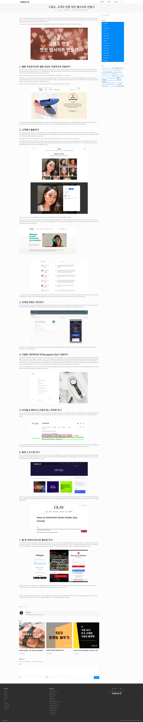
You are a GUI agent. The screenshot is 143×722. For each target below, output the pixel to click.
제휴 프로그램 (6, 705)
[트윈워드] (24, 1)
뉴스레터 (5, 696)
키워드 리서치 (106, 55)
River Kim (28, 612)
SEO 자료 (60, 10)
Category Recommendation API (55, 701)
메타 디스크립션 (105, 78)
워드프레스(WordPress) (44, 347)
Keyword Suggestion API (53, 705)
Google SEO (104, 68)
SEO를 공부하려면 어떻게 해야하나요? (55, 650)
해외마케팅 (121, 86)
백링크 (112, 78)
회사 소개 (5, 691)
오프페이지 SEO (106, 45)
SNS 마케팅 (105, 23)
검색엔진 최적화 (67, 10)
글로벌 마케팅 (113, 74)
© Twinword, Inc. (5, 720)
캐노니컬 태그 (104, 84)
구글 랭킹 (107, 70)
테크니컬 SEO (106, 58)
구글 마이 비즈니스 (110, 70)
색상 (48, 587)
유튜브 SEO (105, 50)
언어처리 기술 (106, 43)
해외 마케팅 (116, 86)
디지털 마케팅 (106, 35)
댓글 (20, 664)
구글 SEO (121, 68)
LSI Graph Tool (51, 696)
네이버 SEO (105, 33)
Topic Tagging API (52, 712)
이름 (20, 677)
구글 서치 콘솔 (116, 70)
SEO (106, 68)
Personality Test (52, 698)
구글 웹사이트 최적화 (116, 72)
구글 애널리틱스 (109, 72)
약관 (5, 701)
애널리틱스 (105, 40)
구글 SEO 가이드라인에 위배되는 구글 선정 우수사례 (85, 650)
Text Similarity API (52, 710)
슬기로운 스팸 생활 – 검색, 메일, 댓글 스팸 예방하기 (31, 650)
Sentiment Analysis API (53, 708)
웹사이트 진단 (112, 82)
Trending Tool (51, 693)
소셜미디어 (111, 80)
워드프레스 (108, 82)
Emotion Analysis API (53, 703)
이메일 (47, 677)
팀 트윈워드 (105, 60)
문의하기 (5, 708)
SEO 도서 (108, 68)
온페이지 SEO (106, 48)
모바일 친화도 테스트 (70, 307)
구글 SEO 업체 (103, 70)
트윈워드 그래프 (115, 84)
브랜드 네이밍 (106, 38)
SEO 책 (111, 68)
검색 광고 (105, 26)
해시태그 (112, 86)
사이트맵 (107, 80)
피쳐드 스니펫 (109, 86)
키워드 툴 (5, 693)
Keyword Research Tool (53, 691)
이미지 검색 (122, 82)
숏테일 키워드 (115, 80)
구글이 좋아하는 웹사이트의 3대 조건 (26, 305)
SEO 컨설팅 (115, 68)
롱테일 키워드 (115, 76)
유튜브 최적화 (118, 82)
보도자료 (115, 78)
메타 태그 (109, 78)
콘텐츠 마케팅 (106, 53)
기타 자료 (105, 30)
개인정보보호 (6, 703)
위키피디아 (115, 82)
